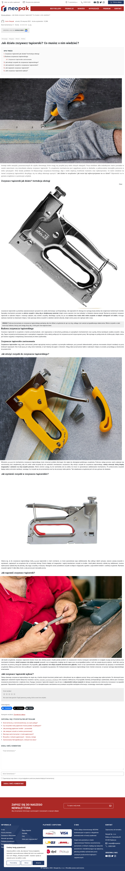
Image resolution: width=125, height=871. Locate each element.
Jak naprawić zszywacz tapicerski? (17, 68)
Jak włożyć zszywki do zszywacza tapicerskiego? (22, 62)
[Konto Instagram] (103, 2)
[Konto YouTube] (95, 2)
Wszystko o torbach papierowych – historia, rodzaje (19, 737)
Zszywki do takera (19, 715)
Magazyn (11, 39)
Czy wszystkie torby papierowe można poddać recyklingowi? (22, 726)
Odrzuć (26, 863)
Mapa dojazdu (26, 830)
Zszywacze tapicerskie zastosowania (20, 59)
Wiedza (23, 39)
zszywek (10, 462)
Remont (18, 39)
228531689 (86, 2)
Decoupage (4, 39)
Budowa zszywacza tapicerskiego (16, 57)
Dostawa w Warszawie (8, 836)
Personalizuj (13, 863)
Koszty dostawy (6, 833)
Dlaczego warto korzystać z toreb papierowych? (18, 734)
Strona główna (5, 15)
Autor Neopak (9, 21)
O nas (3, 830)
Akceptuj (38, 863)
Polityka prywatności (7, 841)
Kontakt (24, 833)
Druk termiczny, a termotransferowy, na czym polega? (20, 723)
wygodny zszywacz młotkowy (49, 680)
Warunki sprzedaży (7, 838)
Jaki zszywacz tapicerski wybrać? (16, 71)
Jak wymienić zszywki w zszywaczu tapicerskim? (21, 65)
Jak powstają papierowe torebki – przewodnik (17, 729)
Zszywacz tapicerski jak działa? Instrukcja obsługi (22, 54)
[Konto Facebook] (98, 2)
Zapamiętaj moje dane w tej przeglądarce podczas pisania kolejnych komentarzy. (28, 778)
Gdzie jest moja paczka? (30, 839)
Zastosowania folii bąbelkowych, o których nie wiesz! (19, 740)
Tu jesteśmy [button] (72, 2)
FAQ (23, 836)
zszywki (36, 561)
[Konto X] (101, 2)
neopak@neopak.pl (114, 843)
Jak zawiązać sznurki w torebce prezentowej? (18, 731)
